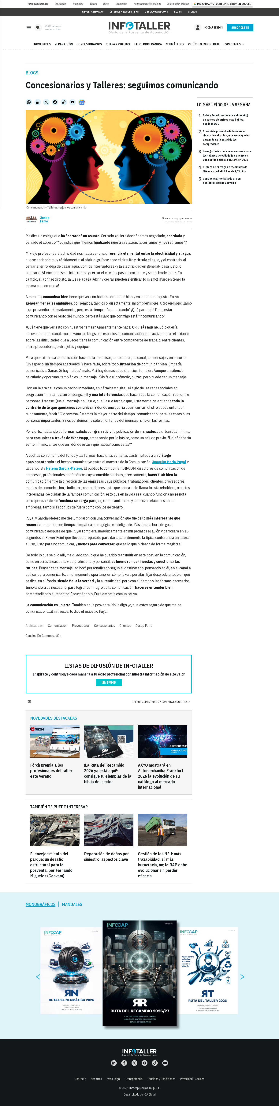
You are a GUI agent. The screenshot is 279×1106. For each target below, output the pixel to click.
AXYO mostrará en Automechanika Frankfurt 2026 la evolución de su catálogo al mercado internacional (160, 776)
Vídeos (93, 4)
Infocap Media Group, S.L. (144, 1088)
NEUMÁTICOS (175, 44)
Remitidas (78, 4)
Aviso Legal (113, 1079)
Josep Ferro (44, 219)
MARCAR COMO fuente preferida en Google (224, 4)
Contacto (80, 1079)
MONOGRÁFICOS (40, 904)
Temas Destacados (38, 4)
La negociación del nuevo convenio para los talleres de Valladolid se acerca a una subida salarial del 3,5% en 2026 (225, 155)
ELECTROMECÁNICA (148, 44)
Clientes (125, 625)
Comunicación (57, 625)
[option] (140, 973)
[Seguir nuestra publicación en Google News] (82, 102)
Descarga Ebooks (156, 11)
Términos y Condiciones (161, 1079)
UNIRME (109, 682)
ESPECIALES (234, 44)
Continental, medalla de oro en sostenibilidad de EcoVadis (220, 181)
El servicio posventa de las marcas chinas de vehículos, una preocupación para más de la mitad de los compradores (224, 137)
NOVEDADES (42, 44)
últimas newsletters (124, 11)
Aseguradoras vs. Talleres (147, 4)
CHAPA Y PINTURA (118, 44)
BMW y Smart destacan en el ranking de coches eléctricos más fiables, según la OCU (223, 119)
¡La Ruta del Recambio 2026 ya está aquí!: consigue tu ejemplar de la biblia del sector (107, 773)
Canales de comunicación (43, 635)
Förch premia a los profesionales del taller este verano (51, 770)
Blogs (106, 4)
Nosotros (96, 1079)
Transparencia (134, 1079)
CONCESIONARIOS (89, 44)
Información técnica (178, 4)
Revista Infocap (92, 11)
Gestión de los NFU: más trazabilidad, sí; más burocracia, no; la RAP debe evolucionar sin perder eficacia (162, 864)
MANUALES (72, 904)
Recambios (121, 4)
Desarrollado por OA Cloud (140, 1094)
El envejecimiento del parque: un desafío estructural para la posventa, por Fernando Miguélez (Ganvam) (51, 864)
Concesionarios (104, 625)
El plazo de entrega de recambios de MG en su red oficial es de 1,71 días (223, 169)
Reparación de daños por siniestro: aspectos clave (106, 856)
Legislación (60, 4)
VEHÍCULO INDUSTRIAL (204, 44)
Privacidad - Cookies (192, 1079)
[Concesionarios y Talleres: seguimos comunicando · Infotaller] (139, 27)
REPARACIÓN (63, 44)
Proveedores (81, 625)
